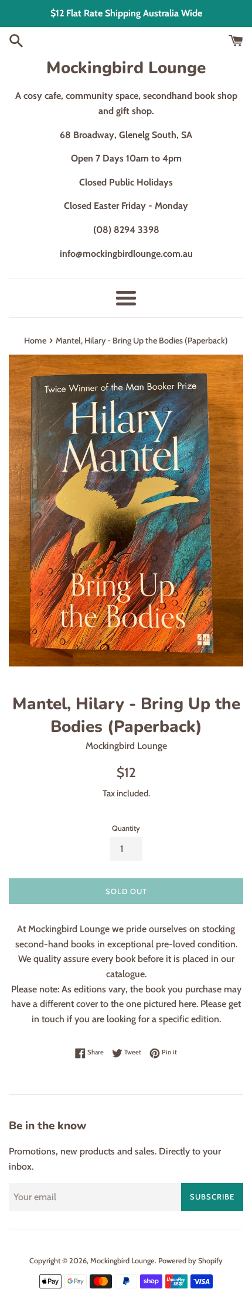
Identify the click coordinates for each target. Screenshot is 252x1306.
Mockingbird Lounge (126, 68)
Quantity (126, 828)
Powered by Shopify (190, 1260)
